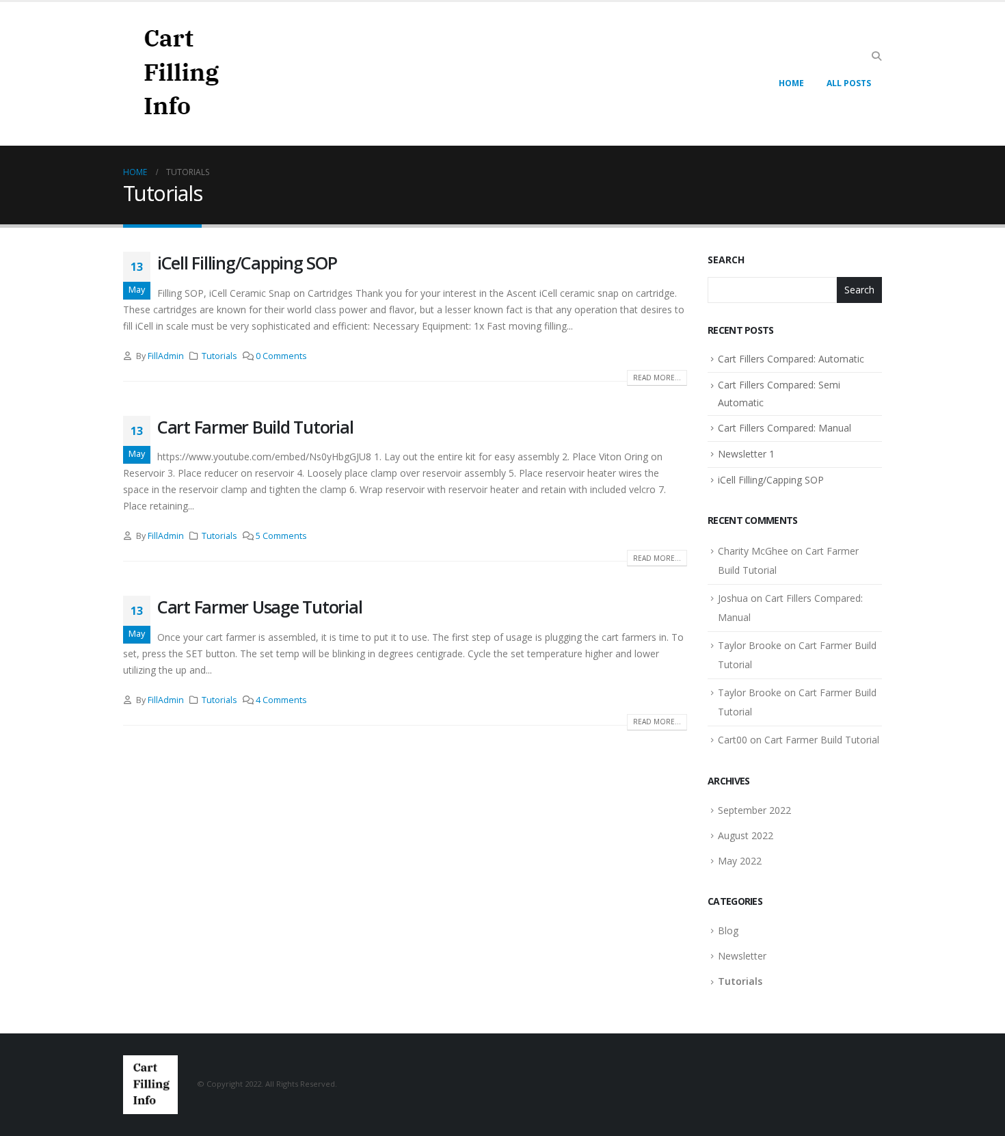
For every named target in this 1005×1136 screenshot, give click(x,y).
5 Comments (281, 536)
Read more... (657, 377)
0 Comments (281, 356)
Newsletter (742, 955)
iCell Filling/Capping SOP (247, 262)
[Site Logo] (179, 74)
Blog (728, 930)
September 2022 (754, 810)
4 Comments (281, 700)
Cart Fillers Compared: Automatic (791, 358)
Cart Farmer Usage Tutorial (259, 606)
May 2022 (740, 860)
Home (791, 83)
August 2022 (745, 835)
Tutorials (219, 356)
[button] (876, 56)
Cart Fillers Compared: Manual (784, 427)
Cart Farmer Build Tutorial (255, 426)
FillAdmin (166, 356)
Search (726, 259)
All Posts (849, 83)
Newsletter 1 (746, 453)
